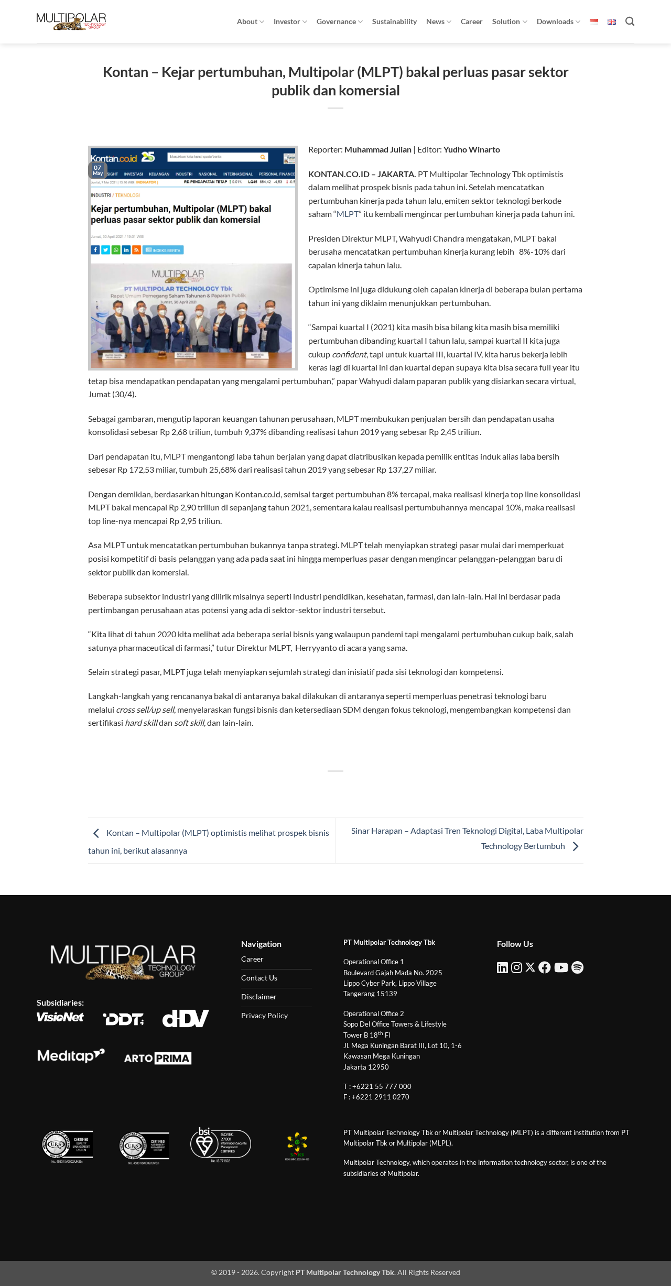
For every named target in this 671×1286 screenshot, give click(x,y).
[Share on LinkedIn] (374, 789)
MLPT (348, 214)
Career (472, 21)
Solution (506, 21)
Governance (336, 21)
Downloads (555, 21)
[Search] (629, 21)
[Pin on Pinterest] (354, 789)
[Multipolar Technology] (71, 21)
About (247, 21)
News (435, 21)
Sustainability (394, 21)
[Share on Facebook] (298, 789)
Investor (287, 21)
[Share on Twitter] (317, 789)
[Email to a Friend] (335, 789)
